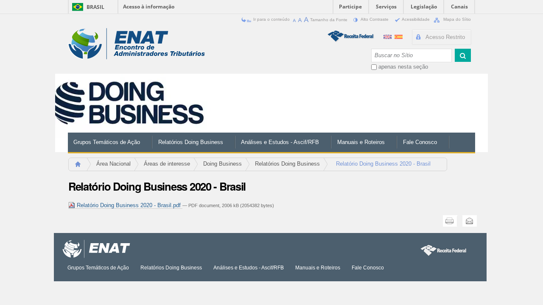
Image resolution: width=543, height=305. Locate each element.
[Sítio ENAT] (136, 44)
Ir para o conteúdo (271, 19)
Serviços (386, 6)
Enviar (469, 221)
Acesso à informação (148, 6)
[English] (388, 36)
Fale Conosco (420, 142)
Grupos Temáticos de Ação (106, 142)
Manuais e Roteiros (361, 142)
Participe (350, 6)
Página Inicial (81, 166)
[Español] (399, 36)
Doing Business (222, 164)
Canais (459, 6)
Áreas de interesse (167, 164)
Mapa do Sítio (456, 19)
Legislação (424, 6)
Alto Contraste (375, 19)
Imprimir (450, 221)
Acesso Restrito (445, 37)
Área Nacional (113, 164)
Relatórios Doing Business (190, 142)
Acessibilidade (416, 19)
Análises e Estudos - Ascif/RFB (280, 142)
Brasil (95, 7)
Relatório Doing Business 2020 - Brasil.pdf (128, 205)
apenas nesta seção (403, 67)
